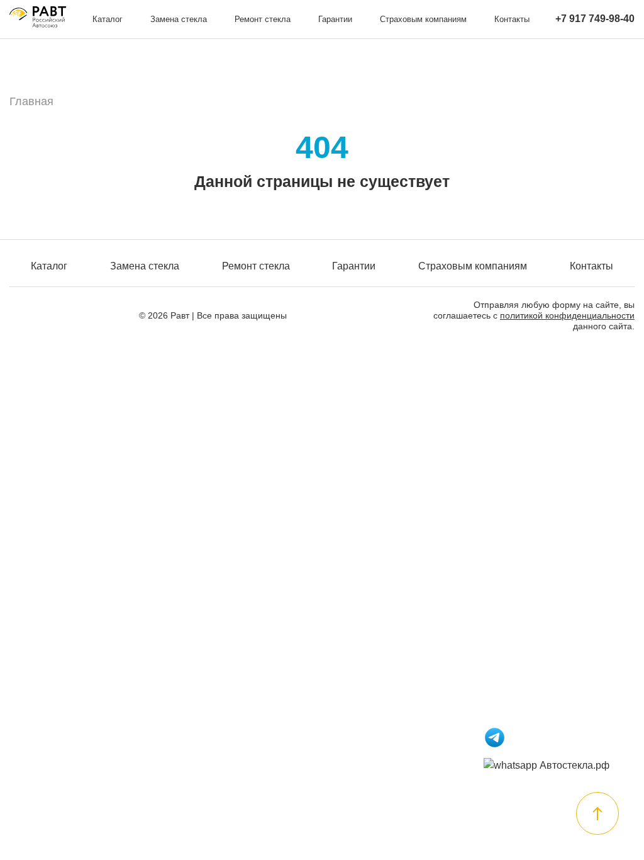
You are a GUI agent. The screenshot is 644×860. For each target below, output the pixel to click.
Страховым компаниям (423, 19)
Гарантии (335, 19)
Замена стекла (178, 19)
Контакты (512, 19)
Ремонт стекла (263, 19)
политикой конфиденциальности (567, 315)
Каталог (107, 19)
